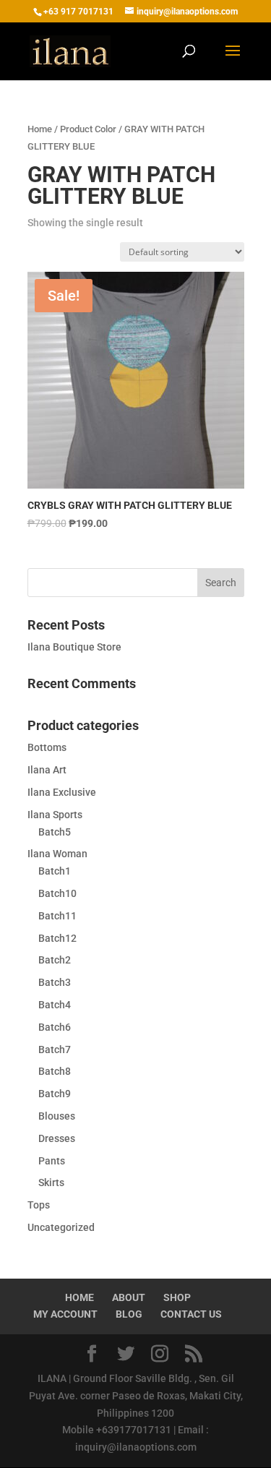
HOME (79, 1297)
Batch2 (54, 960)
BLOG (129, 1314)
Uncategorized (61, 1227)
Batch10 (57, 893)
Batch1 (54, 871)
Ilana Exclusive (61, 792)
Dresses (56, 1138)
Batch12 (57, 938)
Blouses (56, 1116)
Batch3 (54, 982)
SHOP (177, 1297)
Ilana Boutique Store (74, 647)
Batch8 (54, 1071)
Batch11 (57, 916)
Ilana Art (46, 770)
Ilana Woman (57, 853)
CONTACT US (191, 1314)
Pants (51, 1161)
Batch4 (54, 1004)
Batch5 (54, 832)
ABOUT (128, 1297)
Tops (38, 1205)
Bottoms (46, 747)
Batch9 (54, 1093)
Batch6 (54, 1027)
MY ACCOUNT (65, 1314)
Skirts (51, 1182)
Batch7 (54, 1049)
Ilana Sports (54, 814)
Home (39, 129)
